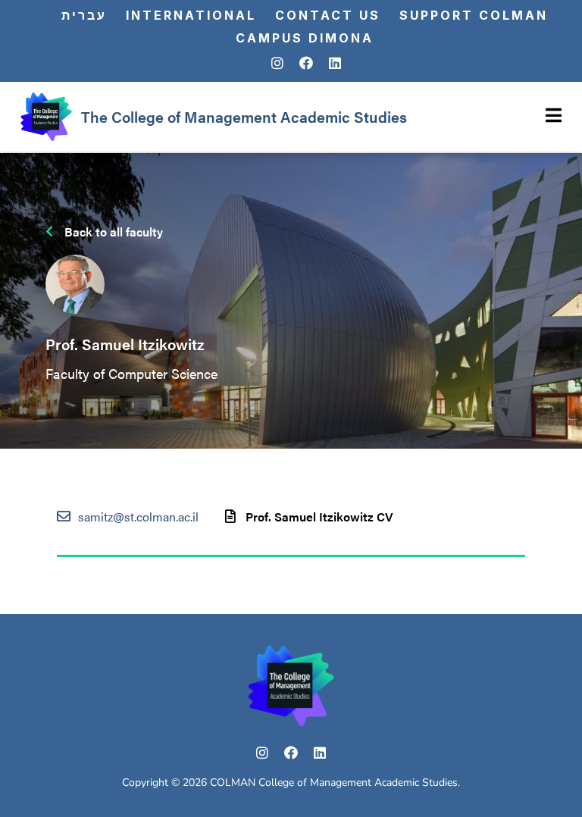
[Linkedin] (335, 63)
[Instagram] (277, 63)
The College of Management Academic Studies (244, 116)
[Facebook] (306, 63)
